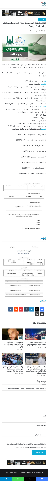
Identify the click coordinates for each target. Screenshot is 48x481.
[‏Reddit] (16, 309)
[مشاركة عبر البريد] (42, 314)
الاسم (44, 416)
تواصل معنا (9, 472)
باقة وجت (42, 19)
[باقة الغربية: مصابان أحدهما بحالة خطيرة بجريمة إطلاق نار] (35, 334)
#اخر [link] (44, 81)
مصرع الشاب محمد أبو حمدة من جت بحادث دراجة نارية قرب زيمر (13, 345)
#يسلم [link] (43, 129)
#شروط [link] (43, 84)
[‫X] (37, 309)
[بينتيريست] (21, 309)
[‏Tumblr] (26, 309)
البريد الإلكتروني (41, 425)
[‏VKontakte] (10, 309)
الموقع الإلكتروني (40, 434)
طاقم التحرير (39, 31)
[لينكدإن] (31, 309)
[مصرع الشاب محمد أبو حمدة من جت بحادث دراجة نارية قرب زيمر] (12, 334)
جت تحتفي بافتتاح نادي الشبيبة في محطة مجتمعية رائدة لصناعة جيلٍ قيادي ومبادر (12, 369)
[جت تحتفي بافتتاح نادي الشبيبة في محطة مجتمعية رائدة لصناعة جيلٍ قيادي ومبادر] (12, 359)
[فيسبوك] (42, 309)
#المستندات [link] (42, 106)
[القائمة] (3, 4)
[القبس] (43, 4)
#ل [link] (28, 73)
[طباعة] (37, 314)
